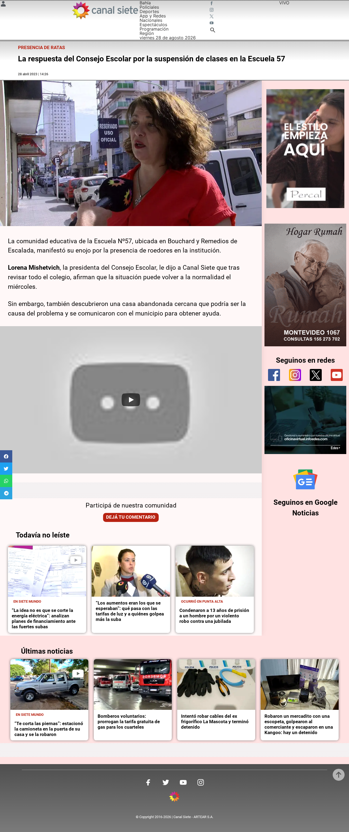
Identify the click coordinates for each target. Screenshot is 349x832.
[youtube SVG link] (212, 23)
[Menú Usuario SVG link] (3, 5)
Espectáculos (153, 24)
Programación (154, 29)
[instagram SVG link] (212, 10)
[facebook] (274, 375)
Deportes (149, 11)
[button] (6, 456)
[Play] (131, 399)
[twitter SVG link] (212, 17)
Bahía (145, 2)
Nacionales (151, 20)
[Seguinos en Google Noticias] (305, 479)
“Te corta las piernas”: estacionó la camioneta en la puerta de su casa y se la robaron (48, 729)
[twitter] (315, 375)
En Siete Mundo (27, 601)
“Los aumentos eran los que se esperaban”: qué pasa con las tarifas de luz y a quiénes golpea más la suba (130, 611)
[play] (76, 560)
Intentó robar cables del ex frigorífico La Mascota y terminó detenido (215, 722)
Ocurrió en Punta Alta (202, 601)
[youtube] (336, 375)
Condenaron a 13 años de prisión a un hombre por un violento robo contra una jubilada (214, 616)
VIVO (284, 2)
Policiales (149, 7)
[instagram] (295, 375)
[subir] (338, 775)
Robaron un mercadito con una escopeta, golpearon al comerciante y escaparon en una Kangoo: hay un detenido (298, 724)
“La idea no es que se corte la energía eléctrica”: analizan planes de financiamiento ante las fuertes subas (44, 618)
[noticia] (47, 571)
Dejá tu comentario (130, 517)
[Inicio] (105, 10)
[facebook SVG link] (212, 4)
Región (147, 33)
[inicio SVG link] (174, 797)
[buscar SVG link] (212, 31)
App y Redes (153, 16)
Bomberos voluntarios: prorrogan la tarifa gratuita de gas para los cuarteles (129, 722)
